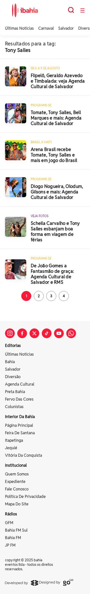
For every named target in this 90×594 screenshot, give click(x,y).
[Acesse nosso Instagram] (10, 333)
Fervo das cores (19, 399)
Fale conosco (16, 489)
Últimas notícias (19, 354)
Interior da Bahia (20, 416)
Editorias (13, 345)
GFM (9, 522)
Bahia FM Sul (16, 530)
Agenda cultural (19, 384)
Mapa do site (16, 504)
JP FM (10, 545)
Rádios (11, 514)
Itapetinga (14, 440)
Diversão (12, 376)
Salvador (66, 28)
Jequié (11, 447)
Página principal (19, 425)
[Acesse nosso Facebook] (22, 333)
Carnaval (46, 28)
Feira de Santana (20, 433)
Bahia (10, 361)
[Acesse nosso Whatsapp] (71, 333)
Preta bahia (15, 391)
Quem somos (17, 474)
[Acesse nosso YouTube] (59, 333)
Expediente (15, 481)
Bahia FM (13, 537)
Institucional (16, 465)
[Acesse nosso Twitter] (34, 333)
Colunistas (14, 406)
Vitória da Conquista (23, 455)
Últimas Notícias (19, 28)
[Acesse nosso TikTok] (47, 333)
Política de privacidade (25, 496)
